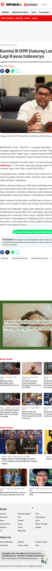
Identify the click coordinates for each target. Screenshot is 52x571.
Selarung (19, 18)
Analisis (21, 520)
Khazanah (4, 517)
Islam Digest (40, 517)
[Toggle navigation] (2, 4)
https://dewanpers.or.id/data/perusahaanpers (19, 558)
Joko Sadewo (9, 66)
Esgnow (3, 527)
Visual (20, 527)
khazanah (44, 12)
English (38, 527)
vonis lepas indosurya (19, 258)
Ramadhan (22, 531)
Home (2, 45)
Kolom (27, 18)
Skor (37, 514)
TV (1, 531)
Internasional (5, 524)
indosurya (4, 258)
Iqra (19, 517)
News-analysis (8, 18)
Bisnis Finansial (41, 524)
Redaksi (21, 542)
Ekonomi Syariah (20, 12)
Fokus (15, 45)
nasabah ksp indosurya (39, 258)
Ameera (3, 514)
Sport (37, 520)
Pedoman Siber (41, 542)
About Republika (6, 542)
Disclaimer (4, 545)
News (2, 520)
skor (33, 12)
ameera (5, 12)
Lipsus (34, 18)
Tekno (20, 524)
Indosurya (5, 165)
